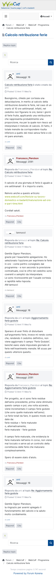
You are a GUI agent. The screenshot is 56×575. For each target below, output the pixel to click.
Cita (19, 147)
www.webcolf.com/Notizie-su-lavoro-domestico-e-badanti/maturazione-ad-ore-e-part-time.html (28, 200)
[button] (46, 16)
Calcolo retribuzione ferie (18, 84)
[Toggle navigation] (5, 16)
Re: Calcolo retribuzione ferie (28, 171)
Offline (13, 74)
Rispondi (10, 147)
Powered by (20, 573)
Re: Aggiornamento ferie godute (28, 386)
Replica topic (9, 45)
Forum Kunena (35, 573)
